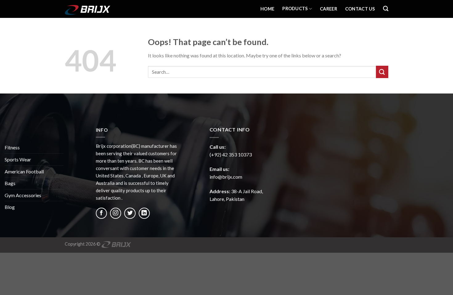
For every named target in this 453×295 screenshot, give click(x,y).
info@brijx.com (226, 177)
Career (328, 8)
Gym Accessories (23, 195)
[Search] (385, 8)
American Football (24, 171)
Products (295, 8)
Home (267, 8)
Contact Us (360, 8)
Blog (10, 207)
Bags (10, 183)
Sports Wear (18, 159)
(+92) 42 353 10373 (231, 154)
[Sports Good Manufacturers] (95, 9)
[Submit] (382, 72)
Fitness (12, 147)
